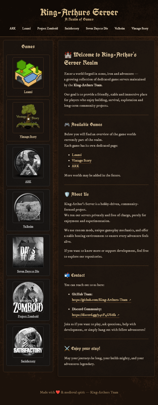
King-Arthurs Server (79, 12)
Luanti (26, 28)
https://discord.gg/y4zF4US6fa (94, 315)
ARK (13, 28)
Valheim (120, 28)
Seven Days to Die (97, 28)
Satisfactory (72, 28)
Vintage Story (140, 28)
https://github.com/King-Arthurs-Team (100, 300)
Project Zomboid (47, 28)
